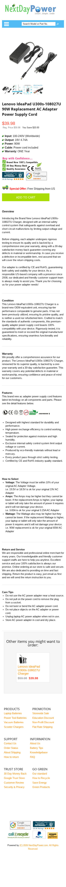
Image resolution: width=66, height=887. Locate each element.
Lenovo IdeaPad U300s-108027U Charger (29, 670)
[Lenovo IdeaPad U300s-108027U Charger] (23, 663)
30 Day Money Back (15, 773)
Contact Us (10, 743)
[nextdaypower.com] (33, 17)
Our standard (39, 773)
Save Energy (39, 782)
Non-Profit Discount (43, 722)
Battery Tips (36, 748)
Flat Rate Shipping (42, 727)
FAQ (32, 757)
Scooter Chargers (14, 727)
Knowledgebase (39, 752)
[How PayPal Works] (39, 838)
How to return (11, 757)
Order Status (11, 748)
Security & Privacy (14, 787)
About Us (35, 743)
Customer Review (14, 782)
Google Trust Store (14, 778)
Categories (6, 24)
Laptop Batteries (13, 713)
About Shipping (12, 752)
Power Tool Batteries (15, 718)
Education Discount (43, 718)
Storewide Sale (40, 713)
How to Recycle (41, 778)
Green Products (41, 787)
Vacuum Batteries (14, 722)
